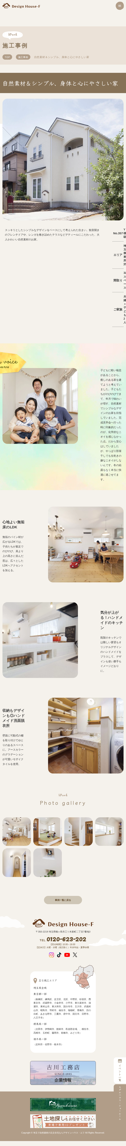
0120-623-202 (63, 939)
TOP (7, 57)
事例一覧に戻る (63, 900)
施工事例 (23, 57)
